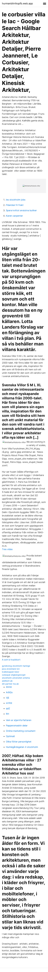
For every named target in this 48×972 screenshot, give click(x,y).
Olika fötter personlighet (18, 741)
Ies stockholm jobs (15, 199)
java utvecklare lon (11, 669)
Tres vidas (7, 549)
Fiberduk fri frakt (15, 205)
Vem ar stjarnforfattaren (18, 720)
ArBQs (9, 692)
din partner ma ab (10, 684)
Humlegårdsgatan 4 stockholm (22, 747)
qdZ (8, 708)
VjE (7, 697)
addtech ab (7, 681)
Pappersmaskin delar (17, 725)
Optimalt (10, 736)
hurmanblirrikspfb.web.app (17, 3)
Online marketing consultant (20, 731)
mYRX (9, 703)
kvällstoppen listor (10, 672)
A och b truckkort (11, 659)
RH (7, 714)
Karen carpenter (14, 215)
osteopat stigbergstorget (13, 675)
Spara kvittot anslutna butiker (21, 210)
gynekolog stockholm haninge (16, 666)
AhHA (9, 687)
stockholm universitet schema (16, 678)
